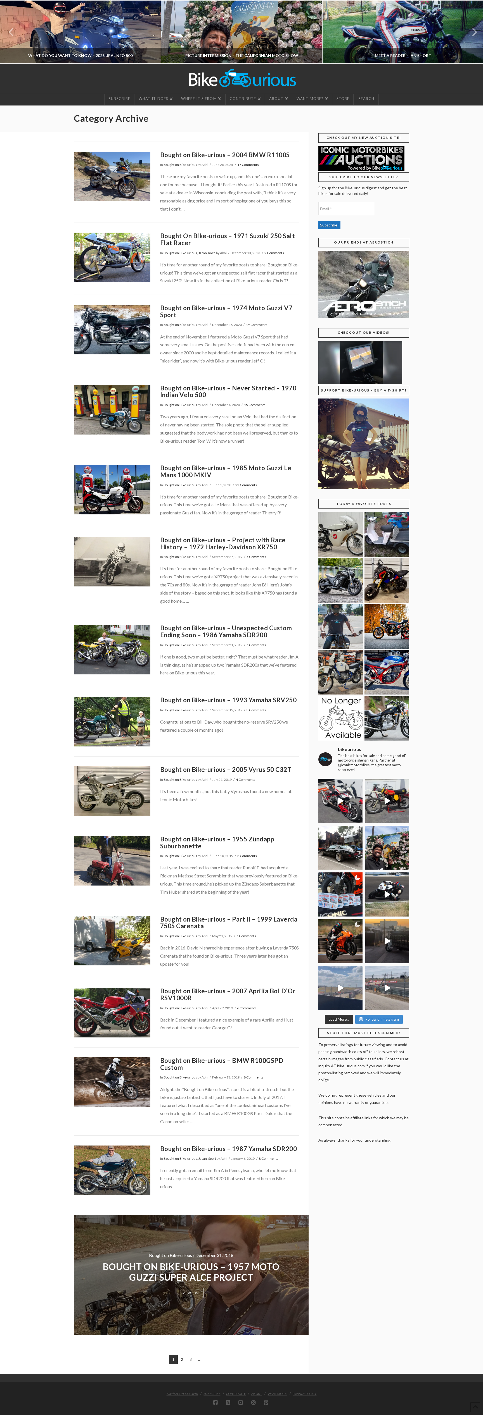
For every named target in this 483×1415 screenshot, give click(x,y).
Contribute (236, 1393)
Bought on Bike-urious (180, 165)
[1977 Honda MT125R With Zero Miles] (340, 534)
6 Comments (247, 1008)
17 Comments (248, 165)
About (256, 1393)
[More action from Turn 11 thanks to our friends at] (387, 988)
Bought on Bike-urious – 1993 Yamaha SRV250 (228, 700)
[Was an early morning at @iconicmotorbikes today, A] (387, 941)
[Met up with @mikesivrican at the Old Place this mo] (340, 848)
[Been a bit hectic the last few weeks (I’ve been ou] (340, 894)
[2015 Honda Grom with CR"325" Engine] (386, 580)
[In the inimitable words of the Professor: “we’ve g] (340, 801)
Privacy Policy (304, 1393)
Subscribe (211, 1393)
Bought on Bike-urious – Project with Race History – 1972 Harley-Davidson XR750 (223, 543)
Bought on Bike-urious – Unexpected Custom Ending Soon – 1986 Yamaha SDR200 (226, 631)
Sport (212, 1158)
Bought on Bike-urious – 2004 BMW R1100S (225, 155)
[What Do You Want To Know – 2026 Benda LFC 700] (340, 580)
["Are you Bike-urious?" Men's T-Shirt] (340, 626)
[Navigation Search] (366, 99)
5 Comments (256, 645)
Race (212, 253)
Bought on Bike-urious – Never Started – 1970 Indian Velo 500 (228, 391)
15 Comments (255, 405)
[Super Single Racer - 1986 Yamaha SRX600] (386, 672)
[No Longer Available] (340, 718)
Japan (202, 253)
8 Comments (247, 856)
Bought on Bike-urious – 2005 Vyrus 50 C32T (226, 769)
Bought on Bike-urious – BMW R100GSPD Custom (222, 1064)
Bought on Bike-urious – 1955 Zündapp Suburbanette (217, 842)
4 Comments (256, 557)
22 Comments (246, 485)
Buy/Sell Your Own (182, 1393)
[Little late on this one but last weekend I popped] (387, 848)
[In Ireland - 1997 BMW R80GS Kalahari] (340, 672)
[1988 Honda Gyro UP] (386, 534)
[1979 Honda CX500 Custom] (386, 718)
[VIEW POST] (112, 176)
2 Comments (274, 253)
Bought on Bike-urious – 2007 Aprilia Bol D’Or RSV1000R (227, 994)
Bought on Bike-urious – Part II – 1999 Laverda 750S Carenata (229, 922)
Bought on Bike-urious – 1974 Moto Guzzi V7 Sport (226, 311)
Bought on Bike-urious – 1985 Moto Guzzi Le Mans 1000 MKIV (226, 471)
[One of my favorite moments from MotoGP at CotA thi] (340, 988)
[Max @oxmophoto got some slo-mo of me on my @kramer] (387, 894)
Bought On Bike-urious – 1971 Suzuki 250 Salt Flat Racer (227, 239)
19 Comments (256, 325)
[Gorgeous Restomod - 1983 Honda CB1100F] (386, 626)
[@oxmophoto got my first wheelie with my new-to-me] (340, 941)
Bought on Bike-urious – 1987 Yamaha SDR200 (228, 1148)
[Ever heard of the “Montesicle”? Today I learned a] (387, 801)
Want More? (277, 1393)
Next (471, 32)
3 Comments (256, 710)
